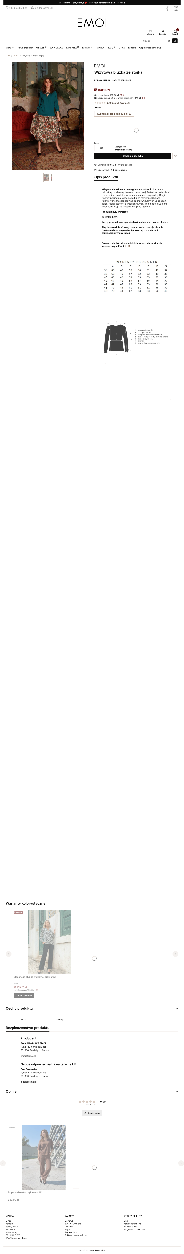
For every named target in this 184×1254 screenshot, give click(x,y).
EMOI (8, 56)
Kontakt (9, 1223)
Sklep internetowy (91, 1250)
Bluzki (16, 56)
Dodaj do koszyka (133, 155)
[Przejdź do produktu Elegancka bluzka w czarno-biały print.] (50, 942)
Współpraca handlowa (16, 1238)
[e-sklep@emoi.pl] (32, 7)
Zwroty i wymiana (73, 1223)
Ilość (96, 143)
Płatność (69, 1226)
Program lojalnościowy (134, 1229)
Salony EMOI (12, 1226)
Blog (126, 1221)
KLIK (127, 246)
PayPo (68, 1229)
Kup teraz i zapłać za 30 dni (112, 113)
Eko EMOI (10, 1229)
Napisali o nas (130, 1226)
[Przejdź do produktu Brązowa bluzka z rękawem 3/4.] (44, 1157)
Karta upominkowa (132, 1223)
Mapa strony (12, 1232)
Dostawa (69, 1221)
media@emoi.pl (29, 1081)
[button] (175, 40)
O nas (8, 1221)
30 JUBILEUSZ (13, 1235)
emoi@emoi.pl (28, 1055)
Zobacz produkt (24, 995)
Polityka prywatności (75, 1235)
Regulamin (70, 1232)
